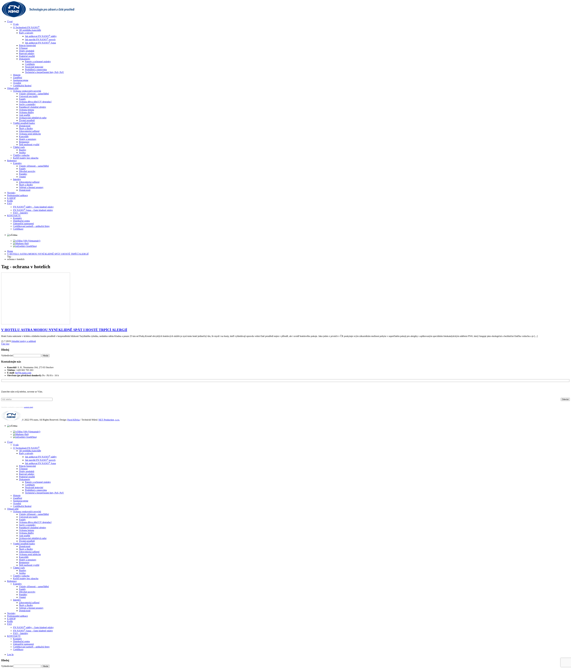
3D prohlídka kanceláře (30, 30)
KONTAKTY (14, 215)
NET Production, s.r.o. (109, 419)
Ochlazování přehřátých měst (32, 117)
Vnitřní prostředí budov (24, 123)
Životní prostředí (27, 120)
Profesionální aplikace (17, 195)
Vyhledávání (7, 355)
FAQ (9, 203)
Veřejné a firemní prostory (31, 187)
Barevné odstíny (26, 53)
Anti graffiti (24, 115)
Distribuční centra (21, 221)
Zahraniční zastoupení (23, 223)
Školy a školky (26, 128)
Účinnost (23, 48)
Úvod (9, 21)
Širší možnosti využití (29, 144)
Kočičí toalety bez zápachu (25, 158)
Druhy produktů (26, 51)
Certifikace (18, 229)
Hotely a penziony (27, 139)
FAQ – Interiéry (20, 213)
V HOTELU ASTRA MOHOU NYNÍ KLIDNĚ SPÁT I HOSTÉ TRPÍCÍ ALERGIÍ (64, 330)
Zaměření (17, 77)
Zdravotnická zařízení (29, 131)
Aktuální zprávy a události (23, 341)
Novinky (11, 192)
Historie (17, 75)
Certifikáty (30, 64)
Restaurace (24, 142)
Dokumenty (24, 59)
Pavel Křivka (73, 419)
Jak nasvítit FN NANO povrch (40, 39)
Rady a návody (26, 33)
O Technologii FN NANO (26, 27)
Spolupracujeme (20, 80)
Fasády (22, 99)
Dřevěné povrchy (27, 171)
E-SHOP (11, 198)
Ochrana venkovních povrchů (27, 91)
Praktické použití (27, 56)
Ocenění (17, 83)
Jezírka (22, 152)
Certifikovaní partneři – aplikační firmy (31, 226)
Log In (10, 654)
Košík (10, 200)
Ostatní (22, 176)
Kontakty (17, 218)
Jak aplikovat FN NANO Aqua (40, 43)
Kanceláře (24, 136)
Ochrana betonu (26, 109)
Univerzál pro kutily (28, 96)
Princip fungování (27, 45)
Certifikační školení (22, 85)
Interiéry (17, 179)
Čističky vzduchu (21, 155)
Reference (12, 160)
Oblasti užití (12, 88)
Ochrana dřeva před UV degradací (35, 101)
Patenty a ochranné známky (38, 61)
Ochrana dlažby (26, 112)
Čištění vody (19, 147)
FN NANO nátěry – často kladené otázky (33, 207)
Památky (23, 174)
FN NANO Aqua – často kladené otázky (33, 210)
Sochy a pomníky (27, 104)
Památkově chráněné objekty (32, 107)
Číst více (5, 344)
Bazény (22, 150)
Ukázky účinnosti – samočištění (34, 93)
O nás (16, 24)
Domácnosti (24, 126)
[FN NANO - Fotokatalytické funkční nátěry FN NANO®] (39, 16)
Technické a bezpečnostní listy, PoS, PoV (44, 72)
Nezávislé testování (34, 67)
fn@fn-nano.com (23, 372)
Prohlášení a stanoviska (36, 69)
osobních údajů (28, 407)
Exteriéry (17, 163)
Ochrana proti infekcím (30, 134)
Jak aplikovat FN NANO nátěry (41, 36)
